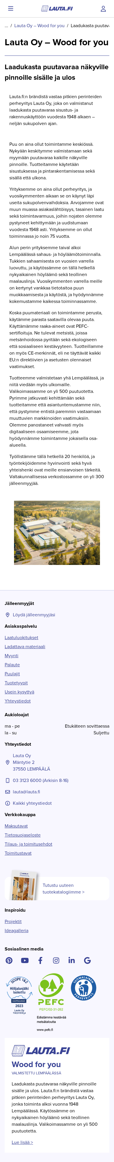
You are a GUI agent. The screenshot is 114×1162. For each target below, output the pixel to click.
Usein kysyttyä (19, 691)
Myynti (11, 655)
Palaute (12, 664)
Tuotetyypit (16, 682)
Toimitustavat (18, 853)
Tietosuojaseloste (23, 835)
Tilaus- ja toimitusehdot (28, 844)
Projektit (13, 921)
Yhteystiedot (18, 701)
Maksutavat (16, 826)
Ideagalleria (16, 930)
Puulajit (12, 673)
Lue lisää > (22, 1142)
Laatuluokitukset (21, 637)
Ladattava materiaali (25, 646)
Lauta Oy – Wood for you (39, 25)
